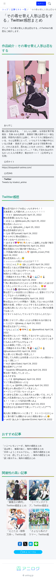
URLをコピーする (29, 552)
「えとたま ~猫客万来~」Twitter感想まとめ (16, 534)
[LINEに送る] (36, 543)
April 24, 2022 (30, 233)
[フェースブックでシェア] (20, 543)
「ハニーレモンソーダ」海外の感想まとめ (22, 445)
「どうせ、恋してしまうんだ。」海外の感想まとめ (26, 455)
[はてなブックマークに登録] (31, 543)
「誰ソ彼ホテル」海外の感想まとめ (18, 458)
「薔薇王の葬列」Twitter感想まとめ (16, 504)
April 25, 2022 (34, 214)
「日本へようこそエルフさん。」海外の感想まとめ (26, 452)
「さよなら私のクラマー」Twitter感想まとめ (39, 534)
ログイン (41, 3)
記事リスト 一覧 (18, 9)
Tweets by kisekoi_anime (14, 182)
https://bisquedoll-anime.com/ (17, 167)
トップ (5, 9)
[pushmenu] (4, 3)
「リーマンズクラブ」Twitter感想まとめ (39, 505)
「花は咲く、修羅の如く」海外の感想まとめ (23, 449)
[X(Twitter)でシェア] (25, 543)
